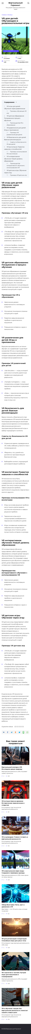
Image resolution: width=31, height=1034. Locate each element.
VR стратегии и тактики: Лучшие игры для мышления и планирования (14, 974)
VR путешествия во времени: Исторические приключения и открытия (13, 803)
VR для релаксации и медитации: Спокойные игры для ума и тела (14, 940)
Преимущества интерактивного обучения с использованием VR (16, 165)
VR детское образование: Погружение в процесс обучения (14, 118)
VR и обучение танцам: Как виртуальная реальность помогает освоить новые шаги (15, 1010)
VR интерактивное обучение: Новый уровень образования (13, 159)
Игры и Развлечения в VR (11, 51)
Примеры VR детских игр (18, 175)
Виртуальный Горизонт (16, 4)
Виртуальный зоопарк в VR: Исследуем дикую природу (12, 768)
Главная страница (7, 14)
